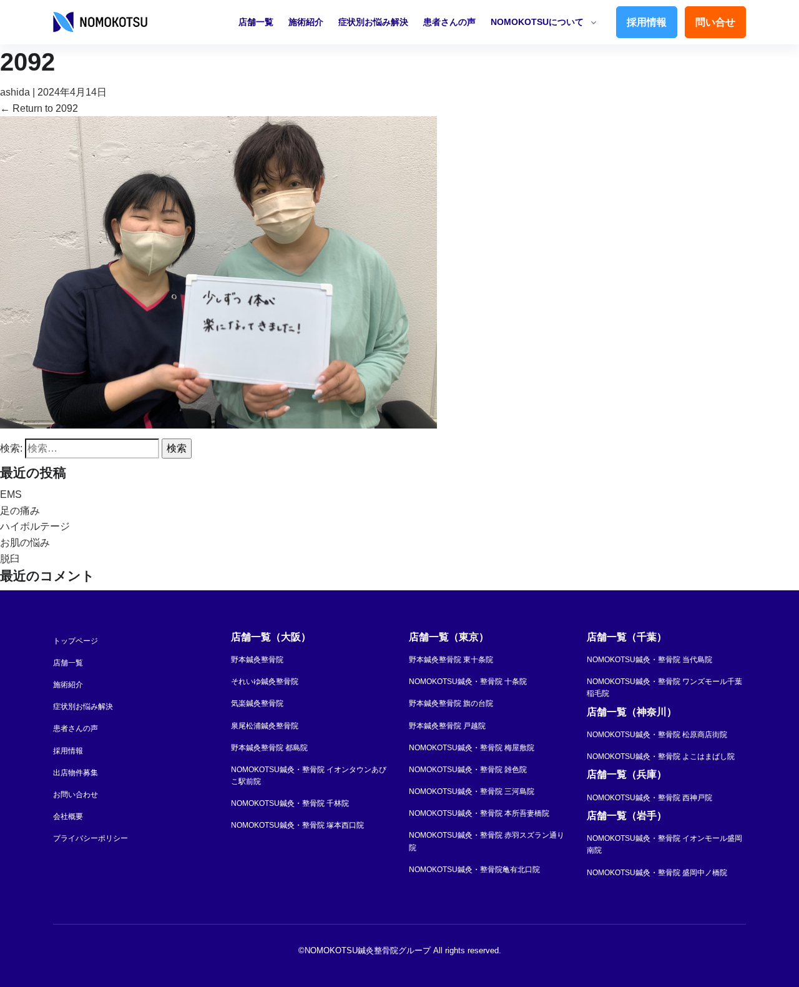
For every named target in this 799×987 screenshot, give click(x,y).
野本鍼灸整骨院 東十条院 (451, 659)
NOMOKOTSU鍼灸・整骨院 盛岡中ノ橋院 (657, 872)
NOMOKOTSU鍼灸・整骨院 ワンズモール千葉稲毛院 (664, 687)
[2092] (218, 271)
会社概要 (68, 816)
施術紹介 (305, 22)
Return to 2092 (39, 108)
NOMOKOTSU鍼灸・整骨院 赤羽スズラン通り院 (486, 841)
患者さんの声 (449, 22)
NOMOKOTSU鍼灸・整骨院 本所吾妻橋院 (479, 813)
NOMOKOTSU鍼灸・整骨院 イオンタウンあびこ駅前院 (308, 775)
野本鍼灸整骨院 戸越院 (447, 726)
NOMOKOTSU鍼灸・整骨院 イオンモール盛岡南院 (664, 844)
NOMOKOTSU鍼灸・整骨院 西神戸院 (649, 797)
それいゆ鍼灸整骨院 (264, 681)
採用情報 (647, 22)
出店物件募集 (75, 772)
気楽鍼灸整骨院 (257, 703)
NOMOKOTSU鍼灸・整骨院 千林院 (290, 803)
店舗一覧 (255, 22)
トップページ (75, 641)
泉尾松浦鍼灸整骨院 (264, 726)
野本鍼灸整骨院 (257, 659)
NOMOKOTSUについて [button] (537, 22)
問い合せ (715, 22)
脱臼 (10, 558)
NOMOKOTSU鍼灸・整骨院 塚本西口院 (297, 825)
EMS (11, 494)
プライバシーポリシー (90, 838)
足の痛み (20, 510)
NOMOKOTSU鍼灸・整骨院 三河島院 (471, 791)
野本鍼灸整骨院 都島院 (269, 747)
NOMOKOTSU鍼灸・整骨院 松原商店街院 (657, 734)
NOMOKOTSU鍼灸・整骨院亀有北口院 (474, 869)
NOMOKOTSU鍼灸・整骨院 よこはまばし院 (661, 756)
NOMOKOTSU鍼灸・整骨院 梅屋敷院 (471, 747)
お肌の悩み (25, 542)
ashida (15, 92)
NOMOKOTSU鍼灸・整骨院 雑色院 (468, 769)
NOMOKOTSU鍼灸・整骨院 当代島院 (649, 659)
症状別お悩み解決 (373, 22)
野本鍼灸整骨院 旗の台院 (451, 703)
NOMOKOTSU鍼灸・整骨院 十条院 (468, 681)
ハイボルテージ (35, 526)
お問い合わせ (75, 794)
